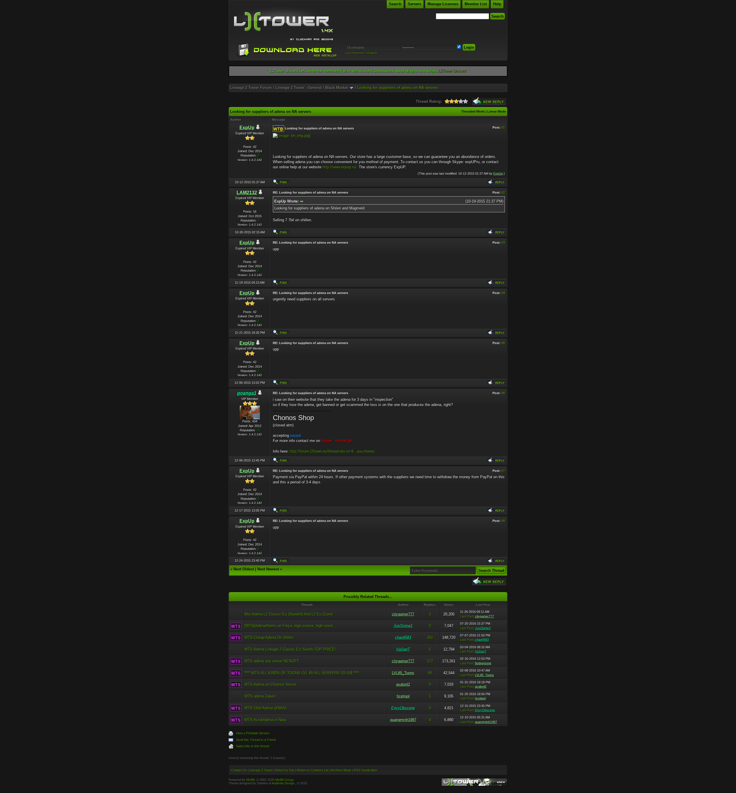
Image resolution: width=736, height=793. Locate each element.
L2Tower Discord (452, 71)
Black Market (336, 87)
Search (395, 4)
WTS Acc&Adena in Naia (265, 720)
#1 (503, 127)
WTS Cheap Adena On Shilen (269, 637)
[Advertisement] (368, 81)
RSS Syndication (365, 770)
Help (497, 4)
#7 (503, 470)
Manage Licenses (443, 4)
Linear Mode (496, 111)
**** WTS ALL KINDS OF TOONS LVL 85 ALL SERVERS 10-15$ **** (301, 673)
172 (430, 661)
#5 (503, 343)
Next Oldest (243, 569)
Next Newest (268, 569)
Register (372, 53)
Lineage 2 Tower (261, 770)
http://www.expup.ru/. (340, 167)
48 (430, 673)
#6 (503, 393)
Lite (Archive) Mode (337, 770)
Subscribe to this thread (252, 746)
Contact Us (239, 770)
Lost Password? (355, 53)
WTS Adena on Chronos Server (270, 684)
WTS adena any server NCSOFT (271, 661)
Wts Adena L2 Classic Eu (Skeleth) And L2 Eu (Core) (288, 614)
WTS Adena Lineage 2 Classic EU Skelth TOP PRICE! (290, 649)
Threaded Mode (473, 111)
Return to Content (309, 770)
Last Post (466, 616)
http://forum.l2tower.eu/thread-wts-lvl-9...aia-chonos (332, 451)
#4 (503, 293)
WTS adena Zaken (259, 696)
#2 (503, 192)
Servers (414, 4)
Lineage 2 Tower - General (298, 87)
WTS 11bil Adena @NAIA (265, 708)
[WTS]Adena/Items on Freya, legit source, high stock (288, 626)
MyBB (250, 779)
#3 (503, 242)
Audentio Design (283, 783)
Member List (476, 4)
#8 (503, 521)
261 (430, 637)
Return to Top (284, 770)
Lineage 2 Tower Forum (251, 87)
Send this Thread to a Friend (256, 739)
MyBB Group (284, 779)
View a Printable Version (252, 733)
